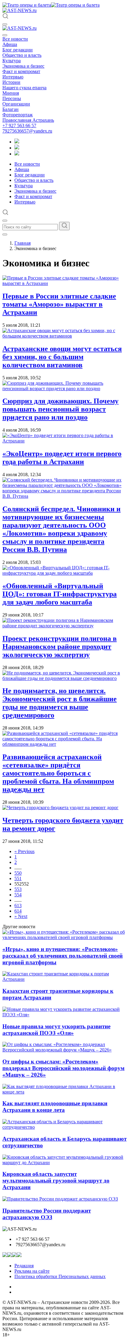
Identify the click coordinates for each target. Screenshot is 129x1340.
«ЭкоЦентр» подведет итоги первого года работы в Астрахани (62, 458)
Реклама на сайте (32, 1271)
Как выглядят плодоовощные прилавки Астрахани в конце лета (54, 1106)
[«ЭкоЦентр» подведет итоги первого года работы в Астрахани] (64, 440)
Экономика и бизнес (23, 66)
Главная (22, 243)
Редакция (24, 1265)
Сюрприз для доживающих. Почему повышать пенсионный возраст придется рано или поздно (60, 409)
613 (18, 905)
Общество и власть (21, 55)
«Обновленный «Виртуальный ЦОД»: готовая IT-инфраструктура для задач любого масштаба (59, 594)
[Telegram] (16, 141)
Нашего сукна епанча (24, 87)
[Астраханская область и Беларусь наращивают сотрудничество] (64, 1127)
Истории (11, 82)
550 (18, 873)
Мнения (10, 93)
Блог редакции (17, 49)
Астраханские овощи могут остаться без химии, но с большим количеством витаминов (62, 357)
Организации (16, 103)
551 (18, 878)
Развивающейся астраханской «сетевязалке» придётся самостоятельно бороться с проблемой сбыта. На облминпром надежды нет (58, 773)
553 (18, 889)
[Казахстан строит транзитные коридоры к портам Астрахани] (64, 979)
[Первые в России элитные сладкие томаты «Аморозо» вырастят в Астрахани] (64, 283)
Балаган (10, 109)
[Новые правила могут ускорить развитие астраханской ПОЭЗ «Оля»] (64, 1014)
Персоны (11, 98)
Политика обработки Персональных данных (60, 1276)
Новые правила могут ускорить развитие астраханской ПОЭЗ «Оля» (56, 1029)
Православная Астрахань (28, 120)
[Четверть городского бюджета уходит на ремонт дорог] (60, 807)
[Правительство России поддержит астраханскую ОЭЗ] (60, 1198)
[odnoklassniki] (16, 147)
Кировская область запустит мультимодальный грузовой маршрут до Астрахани (56, 1180)
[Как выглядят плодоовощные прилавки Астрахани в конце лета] (64, 1091)
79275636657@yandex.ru (27, 130)
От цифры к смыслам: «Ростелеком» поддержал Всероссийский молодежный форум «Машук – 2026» (63, 1068)
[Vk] (16, 153)
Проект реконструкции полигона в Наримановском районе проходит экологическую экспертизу (59, 647)
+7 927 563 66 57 (19, 125)
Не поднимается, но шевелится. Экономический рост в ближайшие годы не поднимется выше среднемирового (59, 703)
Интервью (12, 76)
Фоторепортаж (17, 114)
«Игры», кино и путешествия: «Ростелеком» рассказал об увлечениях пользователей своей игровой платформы (62, 955)
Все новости (15, 38)
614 (18, 910)
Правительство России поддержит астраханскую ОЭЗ (46, 1213)
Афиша (9, 44)
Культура (11, 60)
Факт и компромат (21, 71)
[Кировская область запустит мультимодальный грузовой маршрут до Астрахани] (64, 1162)
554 (18, 894)
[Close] (4, 35)
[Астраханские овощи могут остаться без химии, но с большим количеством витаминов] (64, 335)
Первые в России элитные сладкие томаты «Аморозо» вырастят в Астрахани (59, 304)
